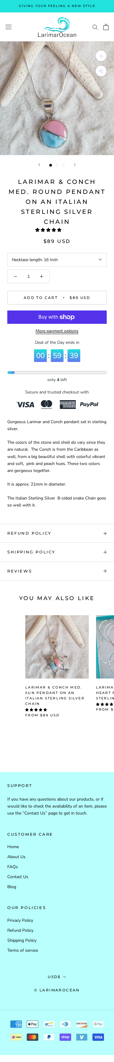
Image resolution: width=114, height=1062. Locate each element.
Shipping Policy (31, 551)
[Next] (75, 164)
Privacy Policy (20, 920)
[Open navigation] (8, 27)
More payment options (57, 331)
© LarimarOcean (57, 990)
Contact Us (17, 877)
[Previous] (39, 164)
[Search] (95, 26)
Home (13, 847)
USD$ (54, 976)
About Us (16, 857)
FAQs (12, 867)
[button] (49, 230)
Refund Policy (29, 533)
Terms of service (22, 950)
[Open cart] (106, 27)
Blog (11, 887)
